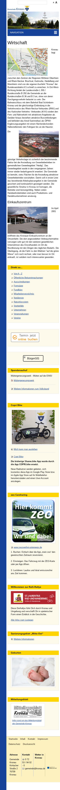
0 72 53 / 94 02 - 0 (27, 762)
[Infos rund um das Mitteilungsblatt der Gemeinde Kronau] (28, 711)
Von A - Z (18, 273)
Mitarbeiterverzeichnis (24, 294)
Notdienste (19, 298)
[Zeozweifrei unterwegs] (33, 521)
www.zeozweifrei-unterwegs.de (28, 547)
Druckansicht (29, 744)
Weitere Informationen (24, 639)
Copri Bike (18, 456)
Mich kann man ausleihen (25, 449)
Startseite (13, 739)
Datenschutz (14, 744)
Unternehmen (20, 310)
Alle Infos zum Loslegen (22, 620)
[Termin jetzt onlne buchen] (25, 341)
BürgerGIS (33, 358)
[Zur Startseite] (19, 8)
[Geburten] (33, 672)
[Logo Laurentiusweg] (33, 597)
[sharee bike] (33, 427)
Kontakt (31, 739)
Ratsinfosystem (21, 302)
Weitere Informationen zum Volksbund (31, 389)
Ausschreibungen (22, 282)
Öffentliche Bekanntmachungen (28, 278)
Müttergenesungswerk (24, 380)
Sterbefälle (19, 306)
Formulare (18, 286)
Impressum (43, 739)
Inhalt (22, 739)
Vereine (17, 318)
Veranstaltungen (21, 314)
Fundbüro (18, 290)
